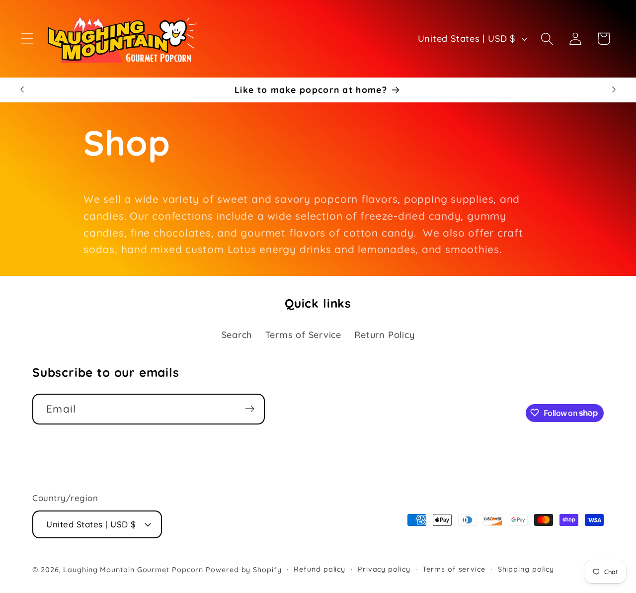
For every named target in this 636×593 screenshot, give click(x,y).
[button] (27, 38)
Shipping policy (526, 568)
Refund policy (319, 568)
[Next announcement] (614, 90)
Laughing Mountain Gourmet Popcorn (133, 569)
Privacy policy (384, 568)
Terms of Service (303, 334)
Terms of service (453, 568)
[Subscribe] (250, 408)
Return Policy (384, 334)
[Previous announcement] (22, 90)
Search (237, 334)
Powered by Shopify (243, 569)
